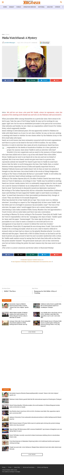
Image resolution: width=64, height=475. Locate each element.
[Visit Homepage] (31, 2)
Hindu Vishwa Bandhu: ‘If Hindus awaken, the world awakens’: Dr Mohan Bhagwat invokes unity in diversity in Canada (18, 315)
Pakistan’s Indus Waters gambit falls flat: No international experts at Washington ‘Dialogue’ (51, 305)
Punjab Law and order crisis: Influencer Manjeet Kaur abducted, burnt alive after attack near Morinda (35, 448)
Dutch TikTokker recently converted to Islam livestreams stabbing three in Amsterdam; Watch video (35, 436)
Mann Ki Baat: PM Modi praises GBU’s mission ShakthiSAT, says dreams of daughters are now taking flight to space (36, 430)
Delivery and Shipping (42, 467)
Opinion (57, 7)
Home (5, 7)
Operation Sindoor (29, 7)
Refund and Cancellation (28, 467)
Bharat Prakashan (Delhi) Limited (10, 470)
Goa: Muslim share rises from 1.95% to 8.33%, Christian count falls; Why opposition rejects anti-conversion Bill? (51, 315)
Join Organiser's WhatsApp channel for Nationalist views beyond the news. (32, 262)
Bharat (11, 7)
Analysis (50, 7)
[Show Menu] (3, 2)
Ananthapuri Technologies (14, 472)
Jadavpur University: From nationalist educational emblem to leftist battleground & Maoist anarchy (20, 323)
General (7, 34)
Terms (9, 467)
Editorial (41, 7)
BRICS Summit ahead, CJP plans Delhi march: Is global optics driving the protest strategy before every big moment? (51, 323)
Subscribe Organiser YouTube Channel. (32, 260)
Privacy (4, 467)
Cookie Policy (17, 467)
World (18, 7)
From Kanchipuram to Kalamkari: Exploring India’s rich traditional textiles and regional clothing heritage (34, 442)
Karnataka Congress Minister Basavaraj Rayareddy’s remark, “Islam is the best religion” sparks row (19, 306)
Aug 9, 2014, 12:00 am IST (24, 43)
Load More (32, 332)
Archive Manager (10, 43)
